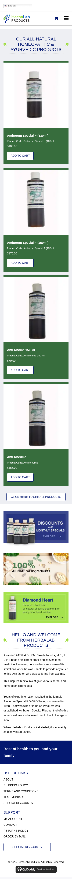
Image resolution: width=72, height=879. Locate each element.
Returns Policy (15, 830)
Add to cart (20, 155)
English (11, 5)
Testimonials (13, 797)
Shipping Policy (15, 785)
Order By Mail (14, 836)
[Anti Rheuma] (36, 434)
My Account (12, 818)
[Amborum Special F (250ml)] (36, 220)
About (8, 779)
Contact (10, 824)
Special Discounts (18, 803)
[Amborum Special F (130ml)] (36, 113)
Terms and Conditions (20, 791)
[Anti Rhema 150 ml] (36, 327)
